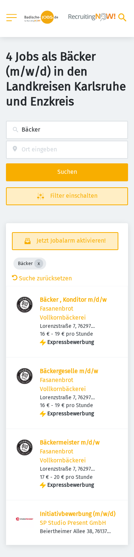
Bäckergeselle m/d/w (69, 371)
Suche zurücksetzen (45, 278)
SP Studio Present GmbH (73, 522)
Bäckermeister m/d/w (69, 442)
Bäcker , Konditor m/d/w (73, 299)
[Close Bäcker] (38, 263)
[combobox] (67, 130)
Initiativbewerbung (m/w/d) (77, 513)
